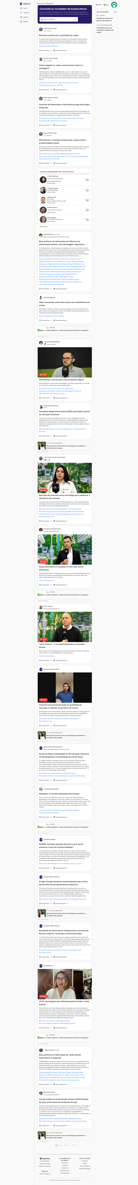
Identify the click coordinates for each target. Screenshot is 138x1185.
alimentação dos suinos (74, 271)
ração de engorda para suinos (49, 269)
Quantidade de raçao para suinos (71, 259)
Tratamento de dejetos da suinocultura (66, 718)
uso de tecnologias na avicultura (50, 1023)
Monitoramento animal (68, 1023)
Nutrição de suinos (45, 46)
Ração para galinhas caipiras (48, 261)
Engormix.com (41, 3)
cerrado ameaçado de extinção (49, 813)
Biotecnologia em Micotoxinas (71, 153)
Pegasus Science (59, 393)
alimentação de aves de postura (67, 274)
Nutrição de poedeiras (61, 509)
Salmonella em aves (46, 118)
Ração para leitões (77, 261)
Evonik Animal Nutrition (47, 516)
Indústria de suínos (46, 773)
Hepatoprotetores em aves (48, 85)
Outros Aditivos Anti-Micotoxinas (50, 153)
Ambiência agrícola (73, 810)
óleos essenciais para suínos (48, 316)
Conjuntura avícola (46, 810)
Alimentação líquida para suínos (49, 259)
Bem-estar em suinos (46, 899)
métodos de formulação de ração (50, 279)
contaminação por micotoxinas (71, 391)
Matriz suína (43, 863)
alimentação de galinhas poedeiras (50, 282)
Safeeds (55, 46)
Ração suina (43, 264)
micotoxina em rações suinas (79, 156)
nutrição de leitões (65, 511)
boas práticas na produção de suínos (64, 773)
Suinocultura (49, 3)
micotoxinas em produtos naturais (50, 391)
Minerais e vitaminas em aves (49, 83)
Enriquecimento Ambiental (78, 899)
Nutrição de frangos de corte (49, 511)
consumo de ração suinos (47, 274)
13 (73, 1145)
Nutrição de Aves (78, 514)
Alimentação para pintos (78, 266)
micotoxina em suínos (62, 156)
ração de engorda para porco (70, 279)
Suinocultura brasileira (61, 899)
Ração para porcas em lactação (58, 264)
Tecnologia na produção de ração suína (52, 284)
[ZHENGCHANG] (114, 4)
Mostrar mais (43, 226)
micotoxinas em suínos (47, 156)
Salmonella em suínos (60, 118)
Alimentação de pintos (58, 271)
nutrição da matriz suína (47, 514)
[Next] (76, 1145)
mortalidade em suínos (56, 863)
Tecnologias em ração (66, 277)
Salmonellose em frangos (76, 118)
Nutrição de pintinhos (46, 509)
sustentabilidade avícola (63, 514)
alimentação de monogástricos (72, 282)
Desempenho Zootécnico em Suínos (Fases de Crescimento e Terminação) (62, 776)
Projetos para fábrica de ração (49, 277)
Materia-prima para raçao (62, 266)
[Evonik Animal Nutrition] (98, 4)
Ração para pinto (45, 271)
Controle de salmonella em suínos (50, 121)
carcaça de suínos (45, 952)
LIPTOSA (60, 85)
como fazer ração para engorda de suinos (72, 269)
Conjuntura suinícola (46, 718)
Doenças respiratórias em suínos (50, 429)
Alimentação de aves (46, 266)
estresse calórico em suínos (72, 863)
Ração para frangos (65, 261)
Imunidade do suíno (46, 721)
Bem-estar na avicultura (47, 1021)
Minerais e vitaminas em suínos (68, 83)
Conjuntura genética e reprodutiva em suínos (54, 950)
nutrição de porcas (80, 429)
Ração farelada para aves (77, 264)
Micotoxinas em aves (46, 159)
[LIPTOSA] (106, 4)
